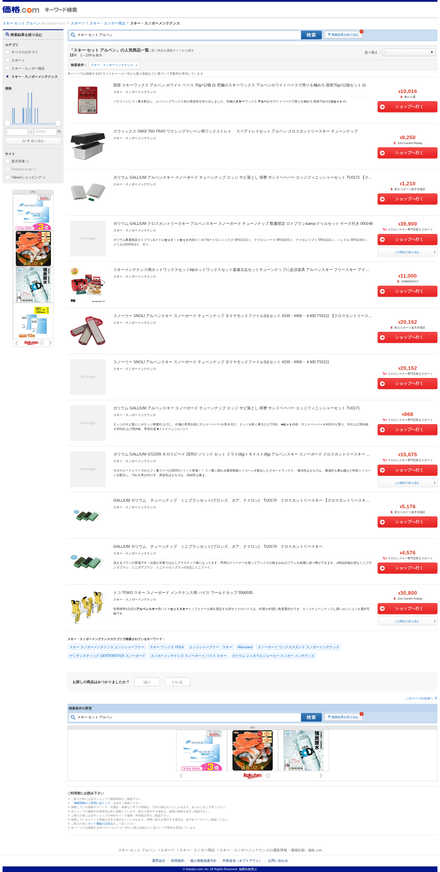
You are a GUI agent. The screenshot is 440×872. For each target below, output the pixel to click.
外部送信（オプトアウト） (242, 861)
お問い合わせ (278, 861)
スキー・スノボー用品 (28, 68)
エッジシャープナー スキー (210, 647)
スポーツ (18, 60)
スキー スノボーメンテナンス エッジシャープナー (107, 647)
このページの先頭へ (419, 698)
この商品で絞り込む (407, 252)
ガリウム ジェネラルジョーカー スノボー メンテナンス (273, 656)
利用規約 (177, 861)
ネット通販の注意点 (100, 823)
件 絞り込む (33, 141)
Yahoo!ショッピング (28, 177)
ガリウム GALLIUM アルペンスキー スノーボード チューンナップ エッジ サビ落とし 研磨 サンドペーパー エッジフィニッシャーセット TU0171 (236, 408)
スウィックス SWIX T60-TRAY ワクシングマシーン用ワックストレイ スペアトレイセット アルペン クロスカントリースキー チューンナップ (235, 131)
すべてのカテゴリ (24, 52)
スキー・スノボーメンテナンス (112, 65)
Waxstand (245, 647)
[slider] (7, 123)
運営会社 (158, 861)
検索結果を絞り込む (345, 34)
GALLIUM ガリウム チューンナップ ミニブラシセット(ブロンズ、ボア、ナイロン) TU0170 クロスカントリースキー (218, 546)
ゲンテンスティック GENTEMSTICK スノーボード (107, 656)
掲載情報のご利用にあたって (92, 802)
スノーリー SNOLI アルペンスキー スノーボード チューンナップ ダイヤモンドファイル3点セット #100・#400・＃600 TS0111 (221, 362)
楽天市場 (20, 161)
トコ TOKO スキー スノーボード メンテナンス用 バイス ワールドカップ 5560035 (183, 592)
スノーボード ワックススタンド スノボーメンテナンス (298, 647)
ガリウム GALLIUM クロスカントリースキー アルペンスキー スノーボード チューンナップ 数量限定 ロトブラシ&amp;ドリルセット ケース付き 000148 (243, 223)
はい (147, 682)
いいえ (177, 682)
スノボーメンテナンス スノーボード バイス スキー (189, 656)
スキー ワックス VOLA (167, 647)
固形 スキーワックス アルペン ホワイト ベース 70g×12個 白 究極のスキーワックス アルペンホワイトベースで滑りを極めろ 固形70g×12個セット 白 (239, 85)
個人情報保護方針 (203, 861)
